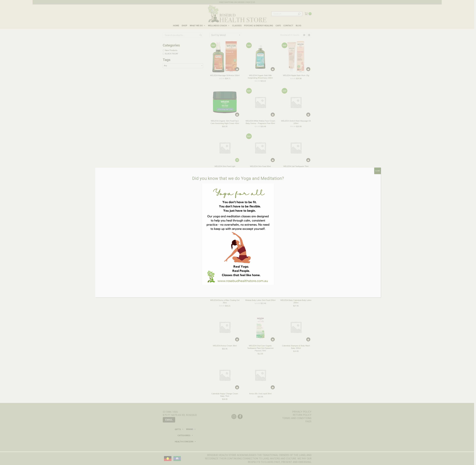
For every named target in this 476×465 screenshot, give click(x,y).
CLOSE (377, 171)
